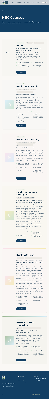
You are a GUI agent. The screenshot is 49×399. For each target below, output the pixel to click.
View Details (20, 72)
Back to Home (6, 10)
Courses (32, 2)
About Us (20, 378)
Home (13, 2)
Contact (37, 2)
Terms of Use (22, 394)
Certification (26, 2)
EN (43, 2)
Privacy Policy (18, 394)
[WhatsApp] (43, 380)
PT (45, 2)
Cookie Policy (26, 394)
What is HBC (19, 2)
